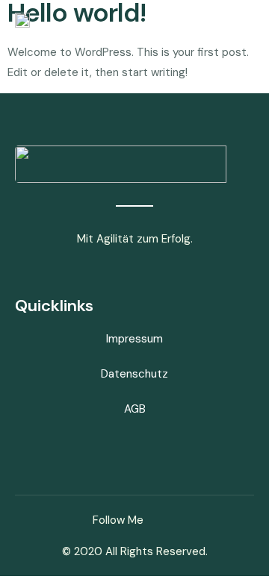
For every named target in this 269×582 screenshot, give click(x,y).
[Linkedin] (171, 520)
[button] (242, 21)
